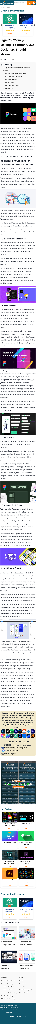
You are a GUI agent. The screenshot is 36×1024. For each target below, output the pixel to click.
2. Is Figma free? (8, 88)
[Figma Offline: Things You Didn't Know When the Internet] (9, 933)
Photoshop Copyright (25, 990)
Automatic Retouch (6, 990)
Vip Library (22, 983)
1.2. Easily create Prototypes (13, 76)
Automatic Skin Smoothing (9, 992)
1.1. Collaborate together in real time (15, 73)
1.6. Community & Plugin (12, 85)
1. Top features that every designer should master (16, 69)
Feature (4, 977)
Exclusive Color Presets (8, 981)
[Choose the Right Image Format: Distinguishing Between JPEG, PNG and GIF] (27, 957)
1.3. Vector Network (11, 79)
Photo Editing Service (25, 992)
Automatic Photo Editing (8, 987)
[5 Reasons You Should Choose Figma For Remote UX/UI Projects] (27, 933)
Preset (21, 981)
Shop (21, 977)
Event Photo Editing (7, 996)
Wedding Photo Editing (8, 999)
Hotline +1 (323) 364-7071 (18, 1016)
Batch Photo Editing (7, 983)
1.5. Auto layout (9, 82)
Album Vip (22, 987)
